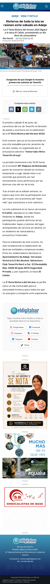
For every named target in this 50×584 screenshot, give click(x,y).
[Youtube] (41, 567)
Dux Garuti (8, 38)
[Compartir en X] (18, 109)
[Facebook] (8, 567)
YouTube (34, 339)
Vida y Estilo (29, 16)
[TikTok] (28, 567)
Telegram (19, 339)
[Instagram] (15, 567)
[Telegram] (21, 567)
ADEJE (15, 16)
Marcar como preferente (26, 91)
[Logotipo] (24, 6)
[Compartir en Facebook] (11, 109)
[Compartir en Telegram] (31, 109)
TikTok (26, 345)
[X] (34, 567)
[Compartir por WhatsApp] (25, 109)
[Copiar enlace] (38, 109)
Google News (18, 327)
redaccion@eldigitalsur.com (30, 559)
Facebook (36, 327)
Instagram (18, 333)
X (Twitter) (35, 333)
